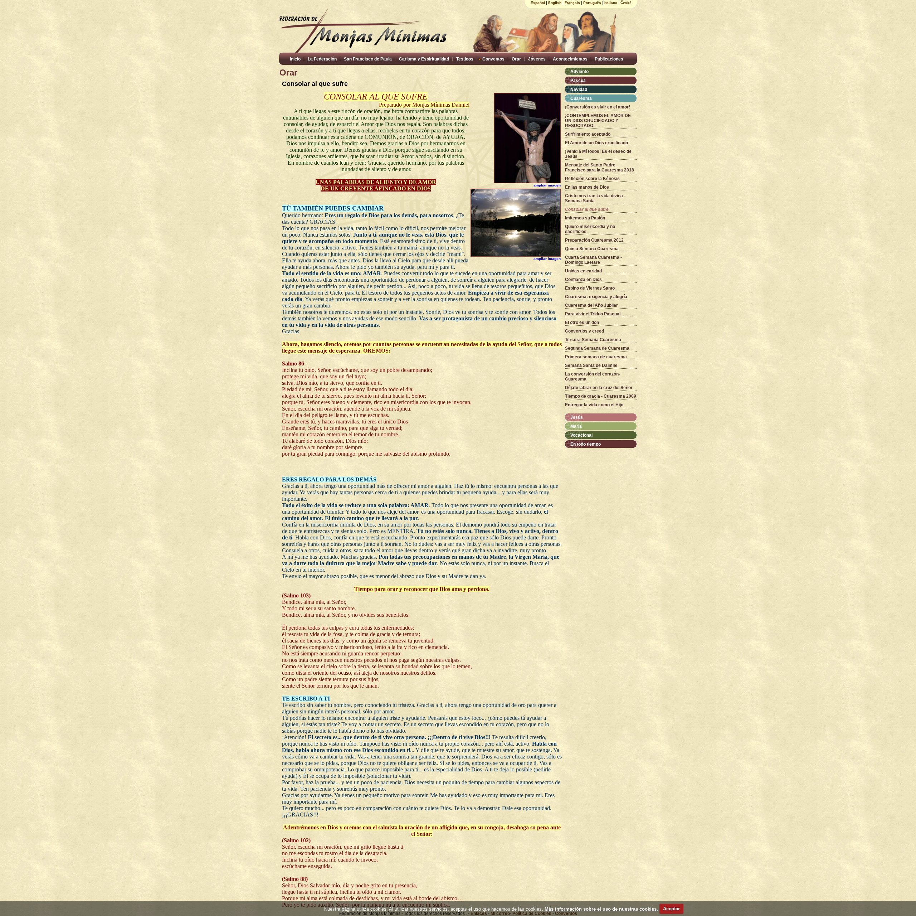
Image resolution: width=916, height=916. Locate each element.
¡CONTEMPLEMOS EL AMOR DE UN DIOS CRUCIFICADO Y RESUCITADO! (598, 120)
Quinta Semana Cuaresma (592, 248)
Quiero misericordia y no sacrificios (590, 229)
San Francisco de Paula (368, 59)
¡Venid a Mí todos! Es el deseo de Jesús (598, 154)
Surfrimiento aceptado (587, 134)
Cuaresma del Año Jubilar (591, 305)
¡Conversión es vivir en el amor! (597, 107)
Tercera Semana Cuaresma (593, 339)
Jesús (576, 417)
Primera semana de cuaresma (596, 356)
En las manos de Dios (587, 187)
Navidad (578, 89)
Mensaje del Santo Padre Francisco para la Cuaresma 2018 (599, 168)
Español (538, 3)
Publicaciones (609, 59)
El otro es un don (582, 322)
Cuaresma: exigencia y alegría (596, 296)
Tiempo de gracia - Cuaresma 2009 (600, 396)
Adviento (579, 71)
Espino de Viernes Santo (590, 288)
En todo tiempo (585, 444)
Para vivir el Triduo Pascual (592, 313)
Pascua (578, 80)
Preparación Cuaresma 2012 (594, 240)
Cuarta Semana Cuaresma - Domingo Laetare (593, 260)
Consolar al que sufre (587, 209)
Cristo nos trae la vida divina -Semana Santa (595, 198)
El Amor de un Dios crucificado (596, 142)
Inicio (295, 59)
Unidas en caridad (583, 270)
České (626, 3)
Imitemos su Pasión (585, 217)
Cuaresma (581, 98)
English (554, 3)
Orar (516, 59)
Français (572, 3)
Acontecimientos (570, 59)
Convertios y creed (584, 331)
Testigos (464, 59)
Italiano (610, 3)
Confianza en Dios (583, 279)
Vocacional (581, 435)
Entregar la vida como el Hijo (594, 404)
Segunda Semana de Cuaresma (597, 348)
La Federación (322, 59)
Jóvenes (537, 59)
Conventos (493, 59)
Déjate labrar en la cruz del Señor (599, 387)
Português (592, 3)
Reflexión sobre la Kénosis (592, 178)
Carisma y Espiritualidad (424, 59)
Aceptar (671, 908)
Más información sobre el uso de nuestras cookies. (601, 908)
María (576, 426)
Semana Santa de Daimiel (591, 365)
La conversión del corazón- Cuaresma (592, 377)
